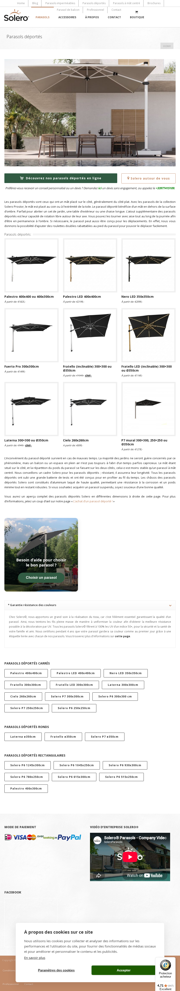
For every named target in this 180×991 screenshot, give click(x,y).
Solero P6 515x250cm (121, 777)
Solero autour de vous (150, 178)
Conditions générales (15, 970)
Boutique (137, 17)
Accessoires (67, 17)
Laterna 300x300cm (123, 685)
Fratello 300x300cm (25, 685)
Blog (35, 3)
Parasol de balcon (68, 10)
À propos (92, 17)
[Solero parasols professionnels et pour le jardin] (16, 17)
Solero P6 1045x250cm (76, 765)
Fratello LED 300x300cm (74, 685)
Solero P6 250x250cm (74, 708)
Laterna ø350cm (23, 737)
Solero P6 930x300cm (125, 765)
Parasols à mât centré (126, 3)
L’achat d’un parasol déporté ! (93, 501)
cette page (122, 636)
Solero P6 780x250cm (26, 777)
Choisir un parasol (41, 577)
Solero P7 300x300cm (67, 696)
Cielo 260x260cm (23, 696)
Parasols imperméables (60, 3)
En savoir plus (34, 957)
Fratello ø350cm (63, 737)
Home (21, 3)
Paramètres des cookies (56, 970)
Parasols (42, 17)
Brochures (154, 3)
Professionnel (95, 10)
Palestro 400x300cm (26, 788)
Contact (116, 10)
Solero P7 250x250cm (26, 708)
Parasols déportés (94, 3)
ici (99, 188)
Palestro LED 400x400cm (76, 673)
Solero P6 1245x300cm (27, 765)
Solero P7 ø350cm (105, 737)
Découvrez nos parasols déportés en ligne (63, 178)
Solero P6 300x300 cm (115, 696)
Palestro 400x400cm (26, 673)
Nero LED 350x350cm (126, 673)
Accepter (124, 970)
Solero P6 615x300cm (74, 777)
